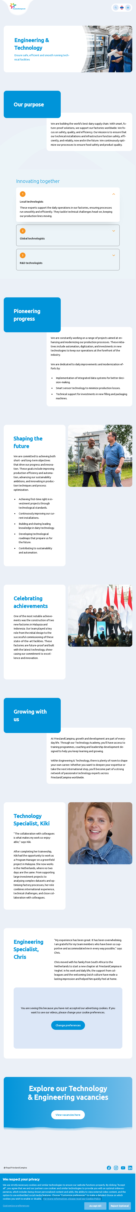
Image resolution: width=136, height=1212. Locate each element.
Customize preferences (16, 1205)
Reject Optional (120, 1206)
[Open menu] (128, 8)
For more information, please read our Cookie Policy (72, 1198)
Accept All (95, 1206)
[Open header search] (116, 7)
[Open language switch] (122, 7)
